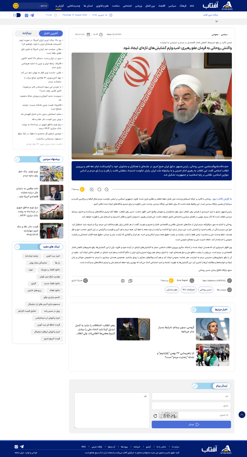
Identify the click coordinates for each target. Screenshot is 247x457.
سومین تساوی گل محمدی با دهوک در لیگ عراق (39, 133)
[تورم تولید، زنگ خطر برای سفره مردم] (50, 173)
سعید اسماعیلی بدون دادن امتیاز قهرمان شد (41, 114)
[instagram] (26, 15)
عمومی (215, 34)
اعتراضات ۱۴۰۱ (188, 290)
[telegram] (32, 15)
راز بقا (57, 263)
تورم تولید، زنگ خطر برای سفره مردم (28, 173)
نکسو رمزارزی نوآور (51, 297)
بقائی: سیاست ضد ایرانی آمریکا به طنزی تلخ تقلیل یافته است (41, 51)
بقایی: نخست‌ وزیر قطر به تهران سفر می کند (41, 72)
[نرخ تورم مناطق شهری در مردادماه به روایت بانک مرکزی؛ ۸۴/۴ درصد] (50, 211)
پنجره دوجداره (31, 256)
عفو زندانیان (172, 290)
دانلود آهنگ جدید (52, 283)
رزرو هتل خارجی (35, 290)
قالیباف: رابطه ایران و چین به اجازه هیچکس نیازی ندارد (41, 65)
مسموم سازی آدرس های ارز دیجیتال (44, 304)
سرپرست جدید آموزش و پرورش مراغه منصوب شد (40, 98)
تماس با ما (161, 447)
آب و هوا (111, 447)
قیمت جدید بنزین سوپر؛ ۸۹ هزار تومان (43, 144)
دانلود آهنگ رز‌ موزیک (50, 270)
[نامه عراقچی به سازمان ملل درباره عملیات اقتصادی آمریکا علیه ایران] (50, 192)
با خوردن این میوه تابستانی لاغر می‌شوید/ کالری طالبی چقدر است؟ (42, 89)
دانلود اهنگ (55, 290)
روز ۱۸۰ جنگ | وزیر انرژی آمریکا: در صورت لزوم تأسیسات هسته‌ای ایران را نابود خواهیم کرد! (40, 42)
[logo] (218, 5)
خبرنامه (137, 447)
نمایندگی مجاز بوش (38, 263)
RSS (84, 447)
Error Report (182, 280)
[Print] (122, 281)
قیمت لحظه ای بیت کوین (48, 325)
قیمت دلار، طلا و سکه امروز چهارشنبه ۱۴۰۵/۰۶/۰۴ (27, 231)
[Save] (130, 281)
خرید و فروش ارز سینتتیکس (47, 318)
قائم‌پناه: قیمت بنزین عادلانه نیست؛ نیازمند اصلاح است (41, 107)
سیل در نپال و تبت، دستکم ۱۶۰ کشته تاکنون (41, 58)
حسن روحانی (206, 290)
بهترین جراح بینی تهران (50, 276)
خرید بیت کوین (53, 256)
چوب (30, 270)
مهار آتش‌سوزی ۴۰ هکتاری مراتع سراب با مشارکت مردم (42, 80)
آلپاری (33, 283)
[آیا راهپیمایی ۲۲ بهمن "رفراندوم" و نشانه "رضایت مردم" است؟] (212, 355)
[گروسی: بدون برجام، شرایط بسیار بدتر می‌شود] (212, 329)
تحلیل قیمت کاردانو (27, 311)
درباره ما (175, 447)
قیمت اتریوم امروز (52, 338)
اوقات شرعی (97, 447)
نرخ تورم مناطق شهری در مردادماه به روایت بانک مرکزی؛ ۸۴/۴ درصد (41, 126)
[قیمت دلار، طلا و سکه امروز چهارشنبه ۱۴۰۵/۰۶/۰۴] (50, 230)
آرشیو (148, 447)
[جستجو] (16, 6)
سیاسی (224, 34)
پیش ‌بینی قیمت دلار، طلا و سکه (46, 119)
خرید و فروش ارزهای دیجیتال (47, 332)
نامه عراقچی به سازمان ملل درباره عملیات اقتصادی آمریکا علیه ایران (27, 193)
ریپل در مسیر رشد (52, 311)
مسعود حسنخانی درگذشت (48, 139)
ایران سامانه (19, 452)
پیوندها (124, 447)
